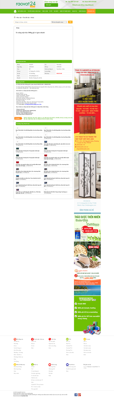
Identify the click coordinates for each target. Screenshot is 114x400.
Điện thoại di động (18, 366)
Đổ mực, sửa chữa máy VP (37, 380)
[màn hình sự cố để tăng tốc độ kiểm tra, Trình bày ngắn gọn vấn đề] (18, 190)
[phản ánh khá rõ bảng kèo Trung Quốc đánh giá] (18, 149)
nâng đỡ (30, 117)
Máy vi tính (16, 373)
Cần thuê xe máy (87, 345)
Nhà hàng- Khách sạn (18, 357)
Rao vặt (19, 17)
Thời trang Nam (52, 366)
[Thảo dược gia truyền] (87, 240)
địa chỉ (35, 119)
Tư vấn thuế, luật (34, 375)
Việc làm (53, 339)
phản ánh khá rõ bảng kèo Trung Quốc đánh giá (27, 150)
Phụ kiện (50, 373)
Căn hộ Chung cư (17, 348)
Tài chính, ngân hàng (35, 373)
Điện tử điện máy (20, 364)
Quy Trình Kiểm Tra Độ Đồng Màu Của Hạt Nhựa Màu (29, 130)
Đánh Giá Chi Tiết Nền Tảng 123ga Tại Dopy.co (55, 192)
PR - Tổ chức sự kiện (35, 386)
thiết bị (25, 117)
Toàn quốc (48, 5)
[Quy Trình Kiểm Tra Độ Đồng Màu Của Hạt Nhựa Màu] (18, 129)
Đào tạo (33, 343)
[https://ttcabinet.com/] (87, 103)
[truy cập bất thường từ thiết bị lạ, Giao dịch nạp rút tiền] (46, 177)
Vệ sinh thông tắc (35, 371)
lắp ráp (25, 119)
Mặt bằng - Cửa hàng (18, 352)
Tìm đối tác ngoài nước (71, 369)
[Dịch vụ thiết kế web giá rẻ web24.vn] (87, 335)
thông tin (39, 119)
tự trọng (65, 117)
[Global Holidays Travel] (87, 295)
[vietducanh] (87, 150)
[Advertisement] (44, 46)
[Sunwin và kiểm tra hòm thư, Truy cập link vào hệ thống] (18, 177)
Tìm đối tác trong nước (71, 366)
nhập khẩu (30, 119)
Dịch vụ (36, 364)
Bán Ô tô (68, 341)
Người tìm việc (52, 343)
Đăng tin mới (76, 5)
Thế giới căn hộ (87, 364)
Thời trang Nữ (52, 369)
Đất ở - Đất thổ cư (17, 354)
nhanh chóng (49, 119)
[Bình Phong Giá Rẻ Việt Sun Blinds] (87, 213)
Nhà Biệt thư (16, 341)
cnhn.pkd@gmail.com (33, 75)
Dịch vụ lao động (52, 345)
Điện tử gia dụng (17, 369)
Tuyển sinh (33, 341)
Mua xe (85, 343)
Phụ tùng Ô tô (69, 350)
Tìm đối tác (26, 17)
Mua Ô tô (68, 343)
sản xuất (70, 117)
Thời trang (54, 364)
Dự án (15, 345)
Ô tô (70, 339)
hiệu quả (47, 117)
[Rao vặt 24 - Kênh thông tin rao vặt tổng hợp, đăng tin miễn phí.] (27, 4)
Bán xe (85, 341)
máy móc (34, 117)
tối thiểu (58, 117)
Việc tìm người (52, 341)
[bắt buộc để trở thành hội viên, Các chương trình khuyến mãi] (46, 163)
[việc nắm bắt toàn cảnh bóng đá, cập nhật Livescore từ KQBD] (46, 142)
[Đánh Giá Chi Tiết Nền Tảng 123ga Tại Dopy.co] (46, 190)
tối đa (61, 117)
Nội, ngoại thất (34, 389)
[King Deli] (87, 267)
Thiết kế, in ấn (34, 377)
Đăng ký (90, 5)
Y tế (32, 369)
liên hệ (44, 119)
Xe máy (88, 339)
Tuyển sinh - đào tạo (39, 339)
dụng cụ (40, 117)
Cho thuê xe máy (87, 348)
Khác (32, 17)
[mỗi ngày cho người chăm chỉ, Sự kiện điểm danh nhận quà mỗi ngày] (46, 156)
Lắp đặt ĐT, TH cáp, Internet (37, 384)
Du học (32, 345)
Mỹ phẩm (51, 371)
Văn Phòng (16, 361)
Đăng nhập (84, 5)
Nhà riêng (16, 343)
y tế (43, 117)
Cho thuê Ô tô (69, 348)
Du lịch (32, 366)
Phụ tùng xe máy (87, 350)
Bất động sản (19, 339)
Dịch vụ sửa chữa (70, 352)
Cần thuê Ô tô (69, 345)
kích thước (52, 117)
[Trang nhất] (14, 17)
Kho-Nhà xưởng (17, 350)
